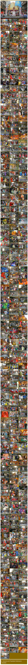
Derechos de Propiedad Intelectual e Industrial (11, 662)
